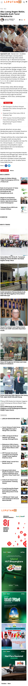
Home (1, 8)
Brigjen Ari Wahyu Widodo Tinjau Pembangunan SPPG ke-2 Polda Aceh (10, 180)
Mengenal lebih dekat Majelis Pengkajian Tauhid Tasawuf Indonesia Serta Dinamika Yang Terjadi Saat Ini (11, 473)
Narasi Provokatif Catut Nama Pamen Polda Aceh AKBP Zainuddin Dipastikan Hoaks (13, 328)
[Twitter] (9, 165)
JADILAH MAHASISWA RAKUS (11, 418)
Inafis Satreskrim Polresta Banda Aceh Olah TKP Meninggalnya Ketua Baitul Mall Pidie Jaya (12, 293)
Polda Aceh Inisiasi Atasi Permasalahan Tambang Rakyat (10, 481)
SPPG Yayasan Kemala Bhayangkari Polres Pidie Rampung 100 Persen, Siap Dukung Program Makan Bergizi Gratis (14, 121)
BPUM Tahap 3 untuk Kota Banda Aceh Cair (10, 462)
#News (12, 170)
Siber (9, 683)
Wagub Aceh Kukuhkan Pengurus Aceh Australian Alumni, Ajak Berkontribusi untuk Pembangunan (8, 200)
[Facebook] (6, 165)
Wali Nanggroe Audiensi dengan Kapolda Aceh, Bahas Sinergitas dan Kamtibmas (14, 108)
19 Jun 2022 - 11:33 (8, 20)
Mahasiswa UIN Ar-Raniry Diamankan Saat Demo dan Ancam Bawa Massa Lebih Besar (10, 447)
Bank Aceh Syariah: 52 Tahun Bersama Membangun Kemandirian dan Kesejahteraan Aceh (9, 190)
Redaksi (4, 683)
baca (21, 19)
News (5, 8)
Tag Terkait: (4, 170)
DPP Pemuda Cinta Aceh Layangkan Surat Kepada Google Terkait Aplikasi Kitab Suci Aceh (10, 455)
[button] (26, 1)
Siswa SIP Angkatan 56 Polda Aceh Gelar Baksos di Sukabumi (13, 363)
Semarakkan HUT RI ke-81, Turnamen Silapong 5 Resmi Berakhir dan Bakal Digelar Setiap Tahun (12, 258)
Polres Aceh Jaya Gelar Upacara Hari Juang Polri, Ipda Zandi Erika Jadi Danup (14, 396)
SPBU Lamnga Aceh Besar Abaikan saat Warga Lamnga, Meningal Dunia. (10, 437)
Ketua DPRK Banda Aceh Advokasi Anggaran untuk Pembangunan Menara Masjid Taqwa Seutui (13, 408)
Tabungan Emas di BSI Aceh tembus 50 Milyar (8, 208)
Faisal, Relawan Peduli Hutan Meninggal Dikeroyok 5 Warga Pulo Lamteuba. (11, 428)
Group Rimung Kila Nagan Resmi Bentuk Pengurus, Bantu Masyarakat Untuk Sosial (10, 491)
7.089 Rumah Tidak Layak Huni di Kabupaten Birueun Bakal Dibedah (10, 498)
